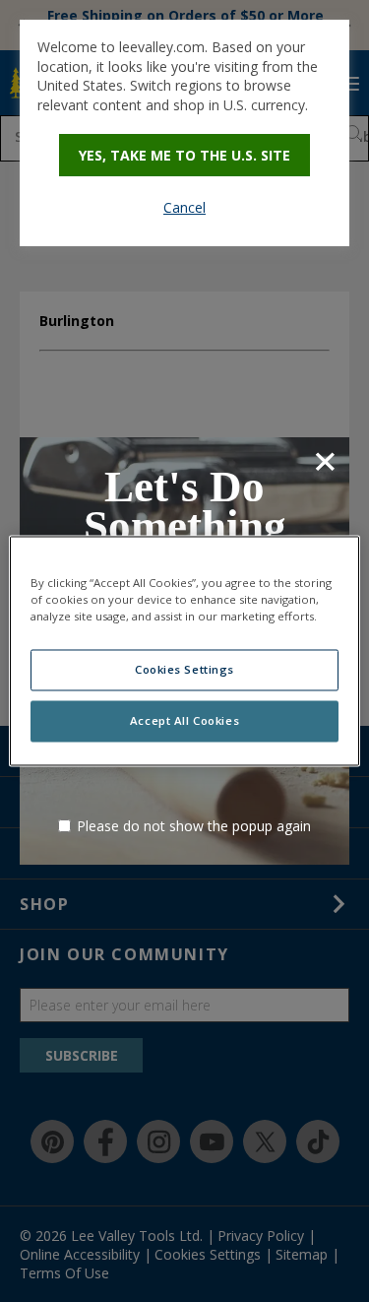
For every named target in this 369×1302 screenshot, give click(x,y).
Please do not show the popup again (194, 825)
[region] (184, 650)
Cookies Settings (184, 670)
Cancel (184, 207)
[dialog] (184, 133)
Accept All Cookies (184, 721)
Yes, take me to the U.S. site (184, 155)
